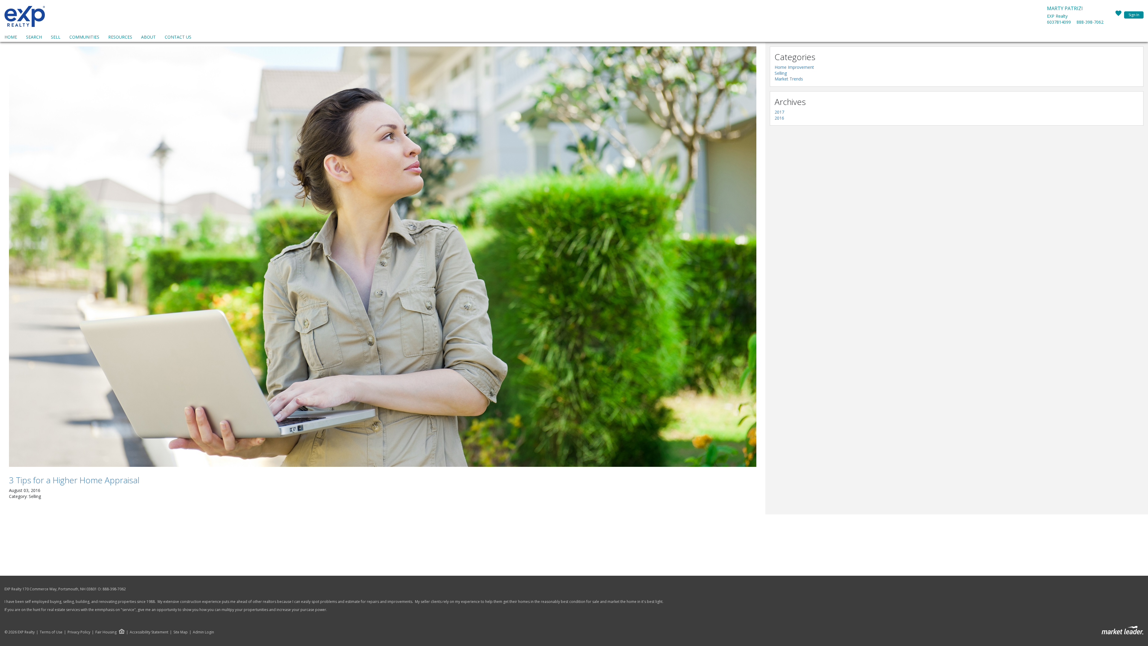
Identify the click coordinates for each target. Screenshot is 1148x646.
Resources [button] (120, 37)
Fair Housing (106, 632)
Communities (84, 37)
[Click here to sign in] (1118, 15)
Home (10, 37)
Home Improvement (794, 67)
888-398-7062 (1090, 22)
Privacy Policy (79, 632)
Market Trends (789, 79)
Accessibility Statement (149, 632)
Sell (55, 37)
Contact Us (178, 37)
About (148, 37)
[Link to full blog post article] (382, 256)
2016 (779, 118)
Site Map (180, 632)
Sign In (1134, 14)
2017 (779, 112)
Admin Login (203, 632)
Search (34, 37)
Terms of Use (51, 632)
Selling (781, 73)
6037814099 (1059, 22)
